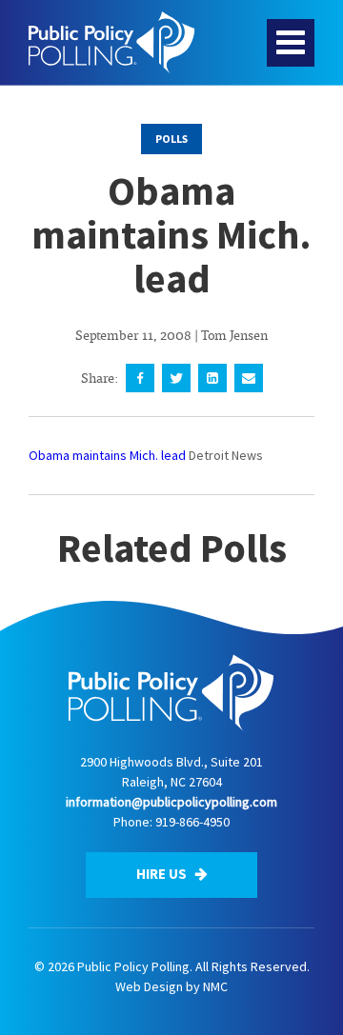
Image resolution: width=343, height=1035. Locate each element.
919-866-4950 (192, 821)
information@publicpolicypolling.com (171, 801)
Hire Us (163, 874)
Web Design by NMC (171, 986)
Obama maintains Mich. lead (107, 455)
